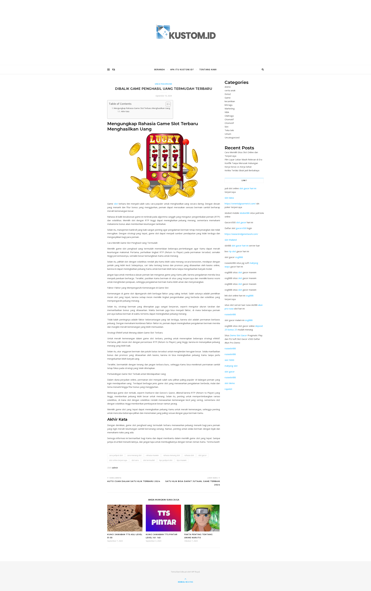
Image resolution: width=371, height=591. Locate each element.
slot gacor (202, 455)
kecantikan (230, 101)
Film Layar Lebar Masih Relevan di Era (243, 159)
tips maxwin (182, 460)
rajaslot (228, 388)
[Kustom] (185, 32)
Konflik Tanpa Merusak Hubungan (241, 163)
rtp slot (232, 251)
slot (116, 203)
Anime (228, 86)
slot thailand (231, 239)
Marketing (230, 108)
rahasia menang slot (171, 455)
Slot (226, 126)
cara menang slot (134, 455)
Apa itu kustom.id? (182, 69)
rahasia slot (189, 455)
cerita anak (230, 90)
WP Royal (195, 571)
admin (115, 467)
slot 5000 (229, 360)
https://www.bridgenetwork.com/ (241, 233)
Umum (228, 133)
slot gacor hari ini (247, 188)
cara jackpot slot (116, 455)
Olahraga (229, 115)
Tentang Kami (208, 69)
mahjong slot (231, 365)
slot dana (229, 197)
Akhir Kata (125, 111)
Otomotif (229, 123)
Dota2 (228, 94)
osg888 (239, 257)
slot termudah (149, 460)
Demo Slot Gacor (238, 335)
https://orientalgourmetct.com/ (240, 203)
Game (228, 97)
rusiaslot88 (230, 314)
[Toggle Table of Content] (166, 104)
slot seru (135, 460)
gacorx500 (241, 228)
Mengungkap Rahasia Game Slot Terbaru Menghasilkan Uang (142, 108)
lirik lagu (228, 104)
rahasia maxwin (152, 455)
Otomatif (229, 119)
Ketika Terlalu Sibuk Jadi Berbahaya (242, 170)
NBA (227, 112)
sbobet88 (245, 212)
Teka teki (229, 130)
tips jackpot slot (165, 460)
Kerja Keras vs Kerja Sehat (238, 166)
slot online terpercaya (118, 460)
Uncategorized (163, 84)
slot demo (230, 383)
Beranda (159, 69)
